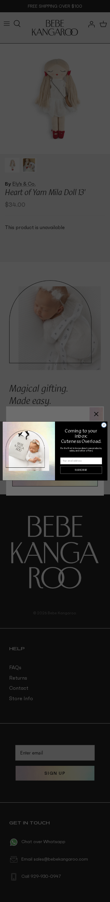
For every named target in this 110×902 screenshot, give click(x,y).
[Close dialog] (103, 425)
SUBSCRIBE (81, 470)
